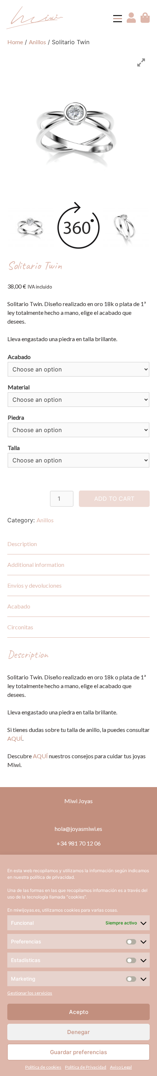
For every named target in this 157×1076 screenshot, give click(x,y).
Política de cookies (43, 1067)
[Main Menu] (117, 18)
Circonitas (20, 626)
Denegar (78, 1032)
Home (15, 41)
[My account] (132, 20)
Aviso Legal (121, 1067)
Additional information (35, 564)
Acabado (19, 356)
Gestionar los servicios (29, 993)
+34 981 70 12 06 (79, 843)
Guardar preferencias (78, 1052)
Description (22, 543)
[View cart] (145, 20)
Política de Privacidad (85, 1067)
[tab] (78, 544)
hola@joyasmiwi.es (78, 828)
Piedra (16, 417)
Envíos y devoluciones (34, 585)
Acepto (78, 1011)
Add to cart (114, 498)
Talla (14, 447)
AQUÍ (14, 738)
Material (19, 387)
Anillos (37, 41)
